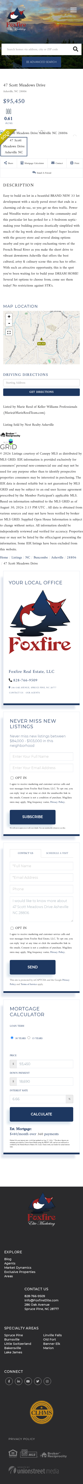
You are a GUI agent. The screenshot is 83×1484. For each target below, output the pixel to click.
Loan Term (17, 1026)
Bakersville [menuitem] (12, 1348)
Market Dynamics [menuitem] (17, 1268)
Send (33, 967)
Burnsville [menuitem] (12, 1339)
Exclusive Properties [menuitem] (19, 1272)
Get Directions (41, 392)
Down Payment (20, 1073)
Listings (16, 558)
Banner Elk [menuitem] (51, 1344)
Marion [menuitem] (48, 1348)
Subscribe (32, 817)
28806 (71, 558)
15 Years (37, 1038)
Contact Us (16, 692)
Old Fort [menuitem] (49, 1339)
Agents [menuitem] (9, 1263)
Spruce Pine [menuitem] (13, 1335)
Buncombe (41, 558)
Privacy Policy (57, 802)
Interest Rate (19, 1090)
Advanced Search (43, 61)
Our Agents (33, 692)
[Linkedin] (18, 1381)
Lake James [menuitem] (13, 1352)
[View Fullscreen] (9, 332)
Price (13, 1055)
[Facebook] (9, 1381)
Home (4, 558)
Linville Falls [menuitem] (52, 1335)
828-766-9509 (25, 680)
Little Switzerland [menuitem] (17, 1344)
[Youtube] (28, 1381)
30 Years (20, 1038)
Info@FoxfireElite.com (41, 1300)
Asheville (57, 558)
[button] (76, 49)
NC (27, 558)
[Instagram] (47, 1381)
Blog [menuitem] (7, 1259)
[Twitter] (37, 1381)
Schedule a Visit (57, 853)
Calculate (41, 1114)
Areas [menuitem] (8, 1276)
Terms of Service (29, 984)
